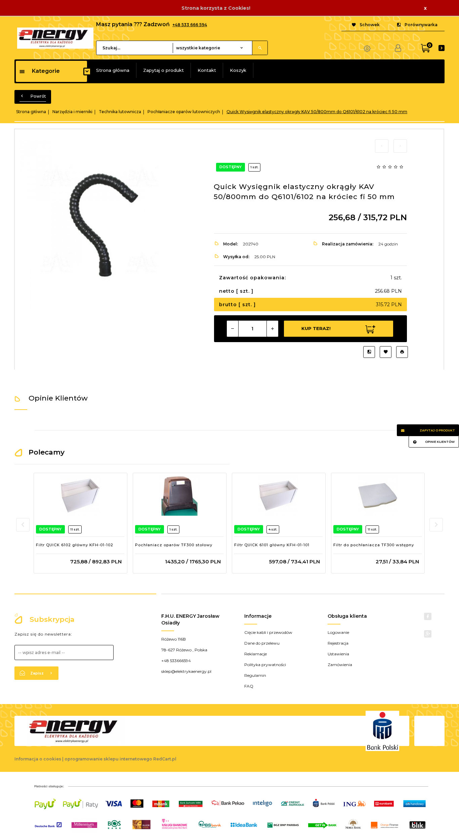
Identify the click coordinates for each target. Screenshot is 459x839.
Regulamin (255, 675)
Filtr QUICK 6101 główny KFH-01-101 (271, 545)
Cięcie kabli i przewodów (268, 632)
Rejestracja (338, 643)
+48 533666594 (176, 660)
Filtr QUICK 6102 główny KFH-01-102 (74, 545)
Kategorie (46, 71)
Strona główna (112, 70)
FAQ (248, 686)
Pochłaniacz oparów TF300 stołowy (173, 545)
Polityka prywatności (265, 664)
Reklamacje (255, 653)
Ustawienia (338, 653)
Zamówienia (340, 664)
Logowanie (338, 632)
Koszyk (238, 70)
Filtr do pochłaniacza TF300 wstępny (373, 545)
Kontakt (207, 70)
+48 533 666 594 (189, 24)
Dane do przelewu (262, 643)
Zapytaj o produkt (163, 70)
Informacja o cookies (37, 758)
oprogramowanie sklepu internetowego (108, 758)
